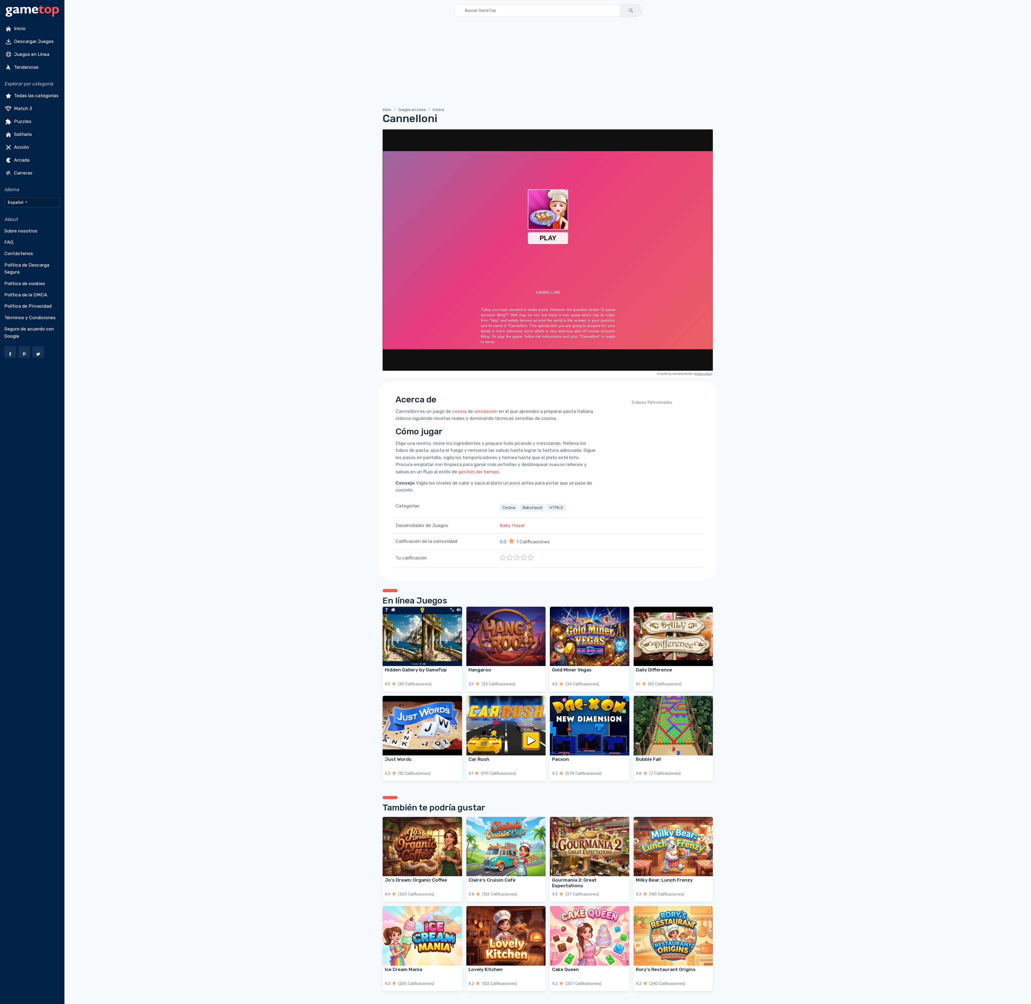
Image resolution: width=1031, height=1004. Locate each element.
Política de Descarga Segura (26, 268)
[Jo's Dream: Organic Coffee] (422, 846)
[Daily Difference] (673, 636)
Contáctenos (18, 253)
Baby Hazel (512, 525)
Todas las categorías (36, 95)
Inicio (19, 28)
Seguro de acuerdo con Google (29, 332)
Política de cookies (24, 283)
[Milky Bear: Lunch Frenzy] (673, 846)
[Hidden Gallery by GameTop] (422, 636)
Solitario (22, 134)
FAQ (8, 242)
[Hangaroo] (506, 636)
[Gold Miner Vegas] (589, 636)
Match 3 (22, 108)
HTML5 (556, 507)
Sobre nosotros (20, 231)
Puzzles (22, 121)
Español (16, 202)
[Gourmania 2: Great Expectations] (589, 846)
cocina (459, 411)
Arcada (21, 160)
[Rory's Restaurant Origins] (673, 935)
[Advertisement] (544, 63)
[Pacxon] (589, 725)
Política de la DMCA (25, 294)
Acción (21, 147)
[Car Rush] (506, 725)
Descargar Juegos (33, 41)
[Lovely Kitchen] (506, 935)
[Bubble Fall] (673, 725)
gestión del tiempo (478, 471)
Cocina (438, 110)
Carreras (22, 173)
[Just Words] (422, 725)
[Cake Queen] (589, 935)
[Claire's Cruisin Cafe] (506, 846)
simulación (486, 411)
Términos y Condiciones (30, 317)
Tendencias (26, 67)
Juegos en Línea (31, 54)
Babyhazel (532, 507)
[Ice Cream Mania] (422, 935)
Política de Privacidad (28, 306)
